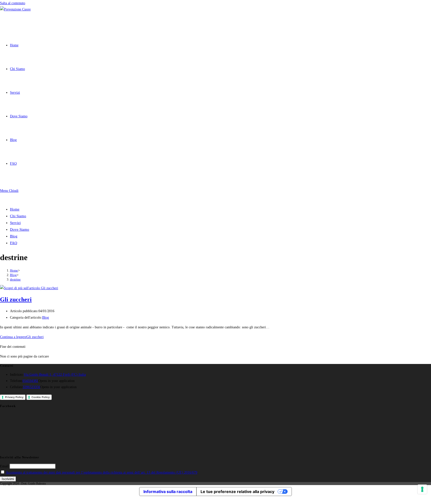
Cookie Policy (40, 397)
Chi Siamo (18, 216)
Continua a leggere (22, 337)
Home (14, 209)
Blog (13, 236)
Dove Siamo (19, 229)
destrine (15, 279)
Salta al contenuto (12, 3)
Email (4, 466)
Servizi (15, 223)
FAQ (13, 243)
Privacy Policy (14, 397)
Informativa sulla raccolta (167, 491)
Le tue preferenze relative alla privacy (237, 491)
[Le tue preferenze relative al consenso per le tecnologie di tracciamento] (422, 489)
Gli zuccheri (16, 299)
